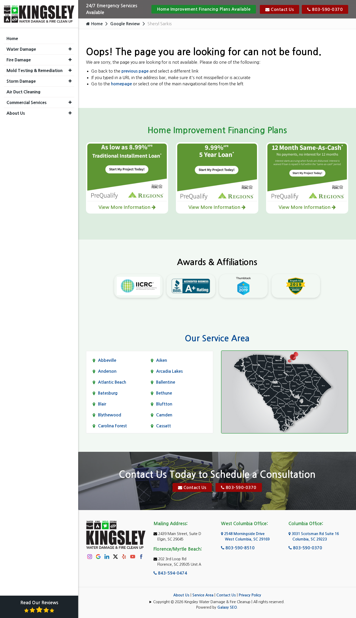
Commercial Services (27, 102)
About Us (181, 595)
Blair (102, 404)
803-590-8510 (239, 548)
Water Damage (21, 49)
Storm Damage (21, 81)
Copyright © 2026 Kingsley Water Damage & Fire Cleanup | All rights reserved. (219, 602)
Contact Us (282, 9)
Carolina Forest (112, 426)
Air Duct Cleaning (23, 92)
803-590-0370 (327, 9)
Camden (164, 415)
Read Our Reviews (39, 603)
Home (96, 24)
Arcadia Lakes (169, 371)
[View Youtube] (132, 556)
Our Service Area (217, 338)
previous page (135, 71)
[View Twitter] (115, 556)
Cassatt (163, 426)
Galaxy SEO (227, 607)
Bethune (164, 393)
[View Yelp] (124, 556)
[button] (70, 49)
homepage (121, 84)
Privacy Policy (250, 595)
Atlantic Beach (112, 382)
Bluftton (164, 404)
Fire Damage (19, 60)
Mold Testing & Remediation (35, 70)
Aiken (161, 360)
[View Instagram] (89, 556)
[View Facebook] (141, 556)
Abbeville (107, 360)
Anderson (107, 371)
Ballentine (165, 382)
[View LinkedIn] (107, 556)
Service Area (202, 595)
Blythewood (109, 415)
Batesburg (108, 393)
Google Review (125, 24)
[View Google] (98, 556)
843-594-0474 (172, 573)
